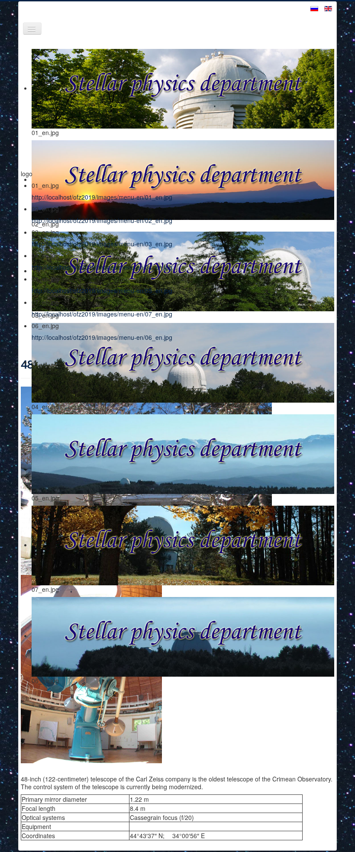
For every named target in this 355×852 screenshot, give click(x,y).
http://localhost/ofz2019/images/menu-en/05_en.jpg (102, 290)
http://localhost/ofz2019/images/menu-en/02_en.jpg (102, 220)
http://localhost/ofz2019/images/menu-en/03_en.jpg (102, 243)
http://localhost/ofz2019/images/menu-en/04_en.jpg (102, 267)
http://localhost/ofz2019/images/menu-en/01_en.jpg (102, 197)
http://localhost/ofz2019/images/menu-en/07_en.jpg (102, 314)
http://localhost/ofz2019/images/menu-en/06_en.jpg (102, 337)
